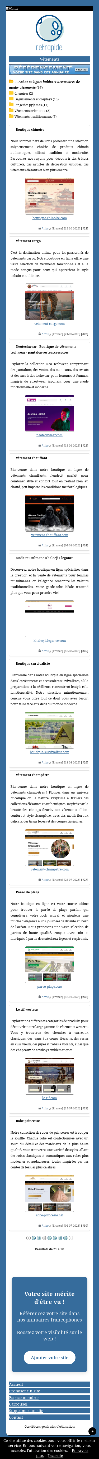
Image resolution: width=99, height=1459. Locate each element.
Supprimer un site (26, 1410)
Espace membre (24, 1397)
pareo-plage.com (49, 986)
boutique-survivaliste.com (49, 752)
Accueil (16, 1384)
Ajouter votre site (49, 1357)
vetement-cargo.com (49, 323)
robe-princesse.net (49, 1215)
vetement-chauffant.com (49, 535)
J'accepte (55, 1455)
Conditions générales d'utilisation (50, 1426)
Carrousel (18, 1404)
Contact (16, 1417)
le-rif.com (49, 1098)
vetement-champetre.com (50, 869)
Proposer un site (24, 1390)
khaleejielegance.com (50, 640)
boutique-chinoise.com (49, 218)
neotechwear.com (49, 435)
